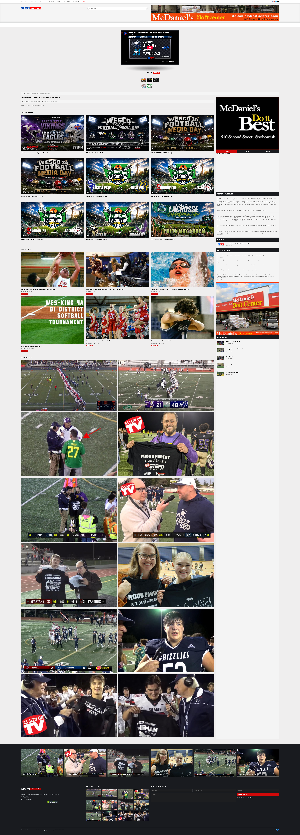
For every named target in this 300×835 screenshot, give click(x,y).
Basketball (33, 1)
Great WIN (199, 774)
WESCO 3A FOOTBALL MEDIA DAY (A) (162, 153)
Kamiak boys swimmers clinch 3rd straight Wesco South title (170, 289)
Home (23, 93)
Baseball (23, 1)
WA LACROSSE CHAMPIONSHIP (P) (96, 196)
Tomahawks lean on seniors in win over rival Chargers (38, 289)
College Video (36, 25)
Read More (24, 294)
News (32, 291)
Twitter (227, 151)
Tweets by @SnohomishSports (223, 153)
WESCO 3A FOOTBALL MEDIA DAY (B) (32, 196)
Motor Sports (48, 25)
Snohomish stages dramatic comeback (98, 341)
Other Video (60, 25)
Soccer (59, 1)
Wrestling (76, 1)
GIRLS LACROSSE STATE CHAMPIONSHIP (163, 240)
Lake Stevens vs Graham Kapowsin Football (34, 153)
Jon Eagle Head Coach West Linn (235, 349)
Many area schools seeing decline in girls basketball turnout (105, 289)
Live (248, 151)
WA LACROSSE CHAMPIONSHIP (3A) (161, 196)
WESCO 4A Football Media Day (95, 153)
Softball (67, 1)
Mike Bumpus (229, 364)
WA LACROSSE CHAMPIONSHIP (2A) (96, 240)
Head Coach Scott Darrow (233, 341)
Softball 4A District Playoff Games (31, 346)
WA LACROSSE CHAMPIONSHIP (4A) (32, 240)
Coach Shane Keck (71, 774)
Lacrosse (51, 1)
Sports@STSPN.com (27, 799)
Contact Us (71, 25)
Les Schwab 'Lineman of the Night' (120, 774)
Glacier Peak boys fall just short (161, 341)
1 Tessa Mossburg (157, 774)
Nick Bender (229, 356)
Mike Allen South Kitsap (232, 372)
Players (269, 151)
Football (42, 1)
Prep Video (25, 25)
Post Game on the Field (30, 774)
